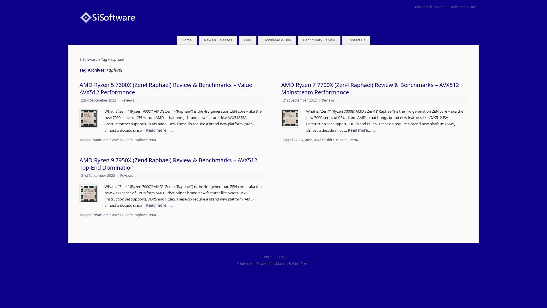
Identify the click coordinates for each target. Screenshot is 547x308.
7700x (298, 139)
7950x (97, 214)
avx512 (118, 139)
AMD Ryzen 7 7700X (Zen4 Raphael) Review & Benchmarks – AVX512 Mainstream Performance (370, 88)
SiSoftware (88, 59)
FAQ (247, 40)
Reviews (127, 100)
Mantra (282, 263)
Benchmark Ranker (429, 7)
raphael (140, 139)
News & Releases (218, 40)
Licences (267, 256)
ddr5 (129, 139)
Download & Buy (463, 7)
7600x (97, 139)
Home (187, 40)
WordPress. (301, 263)
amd (107, 139)
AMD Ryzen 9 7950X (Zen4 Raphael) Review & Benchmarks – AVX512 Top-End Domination (168, 163)
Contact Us (356, 40)
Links (283, 256)
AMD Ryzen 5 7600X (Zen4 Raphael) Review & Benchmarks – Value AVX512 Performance (165, 88)
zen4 (152, 139)
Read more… (160, 130)
